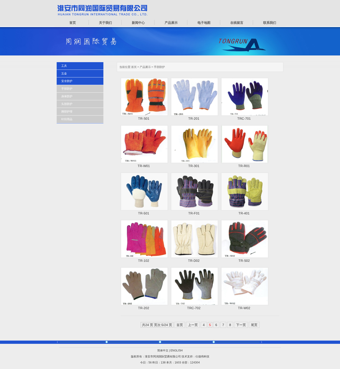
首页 (72, 22)
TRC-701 (244, 118)
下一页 (241, 325)
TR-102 (143, 260)
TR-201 (193, 118)
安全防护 (66, 81)
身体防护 (66, 96)
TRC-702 (194, 308)
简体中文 (162, 350)
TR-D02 (194, 260)
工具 (64, 65)
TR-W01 (144, 166)
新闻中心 (138, 22)
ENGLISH (176, 350)
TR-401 (244, 213)
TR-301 (193, 166)
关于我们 (105, 22)
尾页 (254, 325)
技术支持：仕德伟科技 (195, 356)
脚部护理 (66, 111)
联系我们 (269, 22)
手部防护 (159, 67)
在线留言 (236, 22)
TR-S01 (143, 118)
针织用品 (66, 119)
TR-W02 (244, 308)
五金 (64, 73)
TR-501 (143, 213)
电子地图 (204, 22)
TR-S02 (244, 260)
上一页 (193, 325)
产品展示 (171, 22)
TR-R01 (244, 166)
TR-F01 (194, 213)
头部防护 (66, 104)
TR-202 (143, 308)
